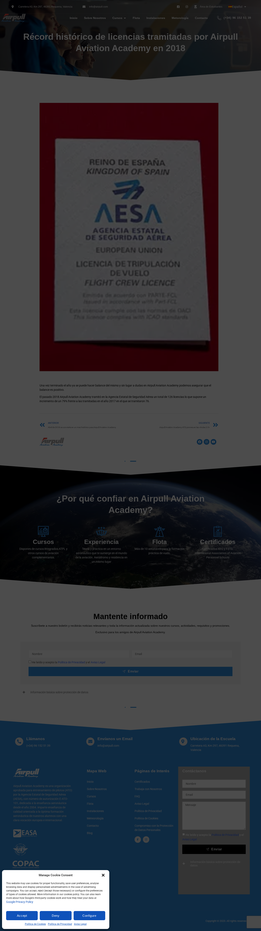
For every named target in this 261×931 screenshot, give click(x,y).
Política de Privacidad (60, 924)
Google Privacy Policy (19, 901)
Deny (55, 915)
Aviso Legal (80, 924)
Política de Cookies (35, 924)
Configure (89, 915)
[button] (103, 875)
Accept (22, 915)
